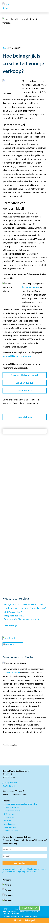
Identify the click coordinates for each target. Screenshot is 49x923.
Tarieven (7, 820)
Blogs (5, 48)
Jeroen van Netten (30, 287)
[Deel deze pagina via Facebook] (8, 751)
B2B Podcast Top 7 (13, 612)
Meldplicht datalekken (11, 913)
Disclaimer (14, 911)
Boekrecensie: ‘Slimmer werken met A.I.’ (22, 619)
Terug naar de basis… (14, 615)
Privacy (6, 911)
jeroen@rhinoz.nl (10, 782)
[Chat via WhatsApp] (44, 912)
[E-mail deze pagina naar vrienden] (13, 751)
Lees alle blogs (24, 417)
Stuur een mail (24, 390)
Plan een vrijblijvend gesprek (24, 375)
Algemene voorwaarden (29, 911)
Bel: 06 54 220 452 (24, 382)
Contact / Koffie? (11, 830)
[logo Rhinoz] (9, 6)
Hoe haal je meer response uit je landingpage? (25, 608)
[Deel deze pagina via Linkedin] (4, 751)
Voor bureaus (9, 824)
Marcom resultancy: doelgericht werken (20, 804)
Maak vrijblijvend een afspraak (17, 356)
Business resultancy (12, 807)
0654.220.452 (9, 786)
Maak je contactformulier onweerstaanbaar (24, 604)
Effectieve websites (12, 810)
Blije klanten (9, 817)
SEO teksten (9, 814)
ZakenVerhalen (10, 827)
